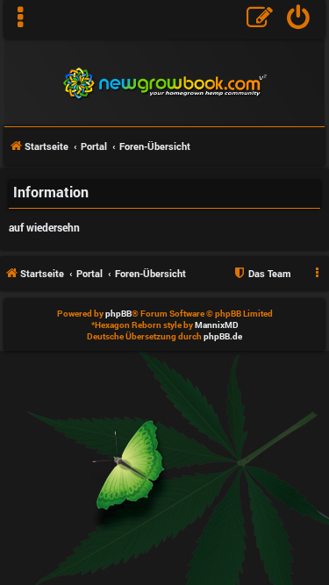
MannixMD (217, 325)
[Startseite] (164, 81)
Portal (94, 146)
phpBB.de (223, 336)
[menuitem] (299, 19)
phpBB (118, 313)
